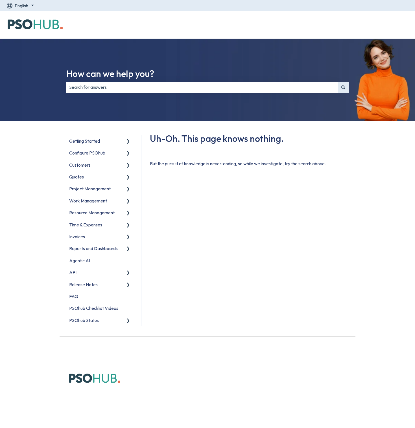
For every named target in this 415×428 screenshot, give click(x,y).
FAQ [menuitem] (73, 296)
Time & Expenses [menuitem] (85, 225)
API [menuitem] (73, 272)
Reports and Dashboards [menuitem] (93, 248)
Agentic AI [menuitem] (79, 260)
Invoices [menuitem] (77, 236)
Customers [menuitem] (80, 165)
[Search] (343, 87)
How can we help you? (110, 73)
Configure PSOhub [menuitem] (87, 153)
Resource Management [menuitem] (92, 212)
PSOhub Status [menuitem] (84, 320)
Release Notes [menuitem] (83, 284)
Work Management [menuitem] (88, 201)
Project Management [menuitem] (90, 188)
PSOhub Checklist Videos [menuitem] (93, 308)
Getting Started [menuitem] (84, 141)
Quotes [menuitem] (76, 177)
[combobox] (202, 87)
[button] (128, 141)
